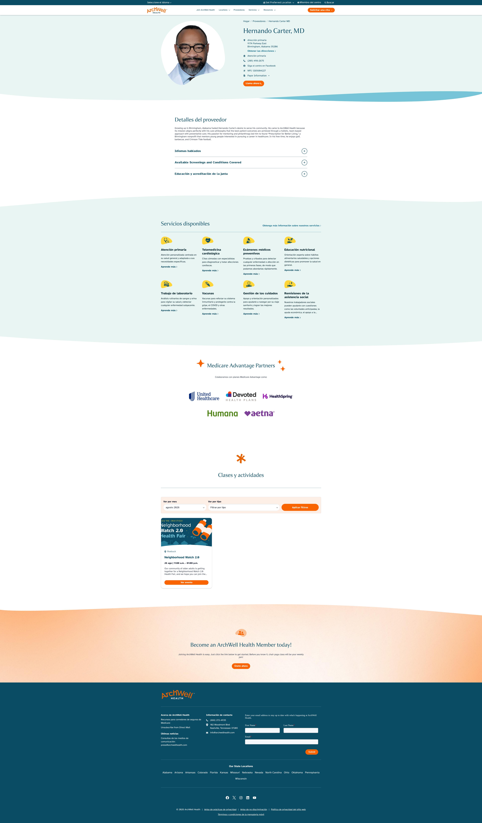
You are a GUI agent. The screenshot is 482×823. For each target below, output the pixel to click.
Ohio (286, 772)
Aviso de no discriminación (253, 809)
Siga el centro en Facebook (262, 65)
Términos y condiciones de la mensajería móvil (241, 814)
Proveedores (239, 10)
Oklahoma (297, 772)
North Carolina (273, 772)
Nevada (259, 772)
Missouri (235, 772)
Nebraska (247, 772)
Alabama (167, 772)
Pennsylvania (312, 772)
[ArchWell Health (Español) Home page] (178, 694)
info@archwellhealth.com (222, 732)
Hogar (246, 21)
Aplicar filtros (300, 507)
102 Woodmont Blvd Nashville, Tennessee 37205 (224, 726)
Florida (214, 772)
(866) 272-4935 (218, 720)
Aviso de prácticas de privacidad (220, 809)
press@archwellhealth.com (174, 745)
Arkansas (190, 772)
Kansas (224, 772)
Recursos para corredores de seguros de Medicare (181, 721)
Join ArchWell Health (205, 10)
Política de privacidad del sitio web (288, 809)
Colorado (203, 772)
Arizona (178, 772)
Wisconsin (241, 778)
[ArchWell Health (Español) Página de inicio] (157, 10)
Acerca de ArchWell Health (175, 715)
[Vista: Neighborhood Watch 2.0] (186, 553)
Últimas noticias (169, 733)
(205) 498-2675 (256, 60)
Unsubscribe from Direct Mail (175, 727)
